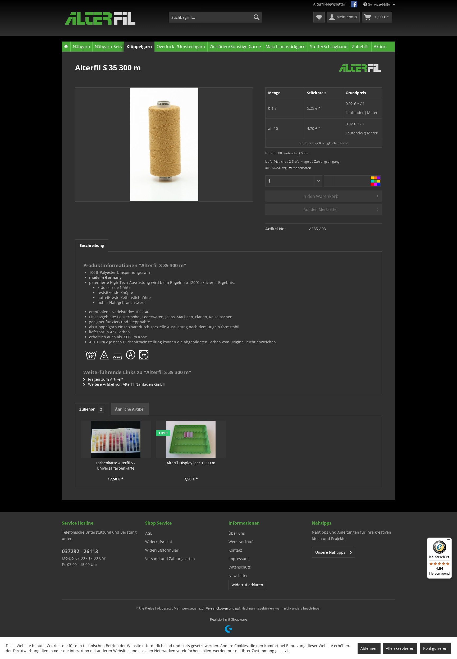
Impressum (239, 558)
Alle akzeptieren (400, 648)
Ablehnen (369, 648)
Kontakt (235, 550)
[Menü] (448, 541)
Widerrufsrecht (158, 541)
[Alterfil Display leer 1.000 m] (191, 439)
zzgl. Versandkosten (296, 168)
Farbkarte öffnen (375, 181)
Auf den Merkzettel (320, 209)
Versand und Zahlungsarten (170, 558)
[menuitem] (215, 17)
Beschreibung (91, 245)
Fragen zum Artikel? (105, 379)
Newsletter (238, 575)
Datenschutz (240, 567)
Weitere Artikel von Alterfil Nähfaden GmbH (126, 384)
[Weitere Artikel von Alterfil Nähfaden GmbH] (360, 72)
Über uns (237, 533)
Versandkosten (217, 608)
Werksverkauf (241, 541)
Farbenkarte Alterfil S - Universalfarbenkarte (115, 465)
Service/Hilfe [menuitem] (379, 4)
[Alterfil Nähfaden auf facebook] (354, 4)
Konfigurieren (435, 648)
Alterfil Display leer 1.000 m (191, 462)
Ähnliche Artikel (129, 409)
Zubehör (90, 409)
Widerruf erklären (247, 584)
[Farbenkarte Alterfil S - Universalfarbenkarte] (116, 439)
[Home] (66, 47)
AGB (149, 533)
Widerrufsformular (162, 550)
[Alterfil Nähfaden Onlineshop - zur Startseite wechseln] (100, 18)
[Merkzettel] (319, 17)
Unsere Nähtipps (330, 552)
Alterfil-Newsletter (329, 4)
